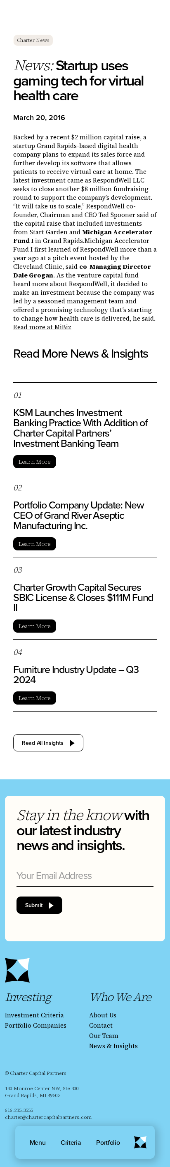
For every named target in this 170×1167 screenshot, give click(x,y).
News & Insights (113, 1046)
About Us (102, 1015)
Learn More (35, 462)
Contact (101, 1025)
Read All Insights (42, 743)
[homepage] (17, 970)
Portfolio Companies (35, 1025)
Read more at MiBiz (42, 327)
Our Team (103, 1035)
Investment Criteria (34, 1015)
